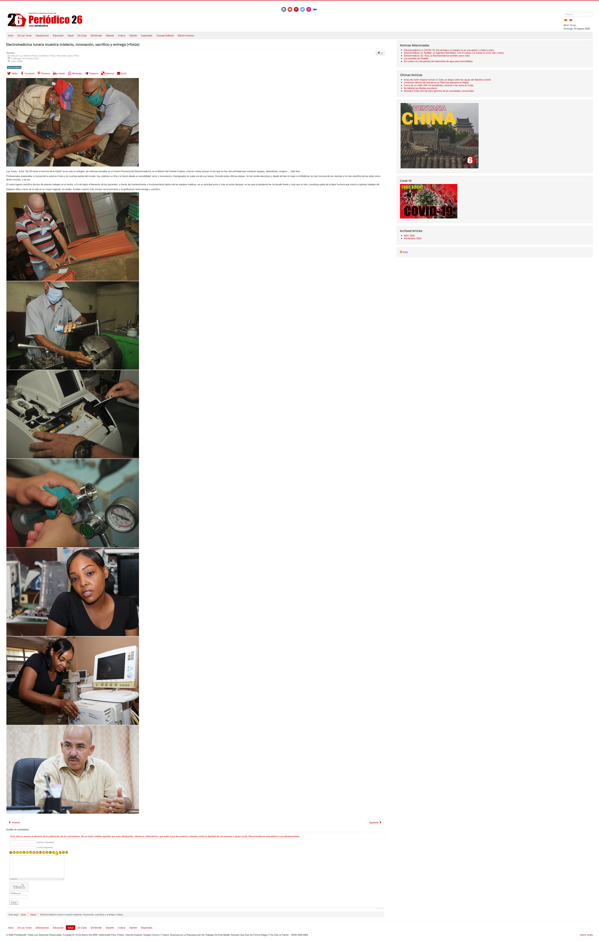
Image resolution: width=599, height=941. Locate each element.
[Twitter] (302, 9)
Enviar (14, 903)
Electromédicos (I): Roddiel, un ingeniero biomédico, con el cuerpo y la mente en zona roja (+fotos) (454, 52)
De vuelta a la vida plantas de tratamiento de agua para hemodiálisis (438, 61)
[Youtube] (290, 9)
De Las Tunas (24, 35)
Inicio (10, 35)
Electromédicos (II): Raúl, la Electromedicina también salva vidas (437, 55)
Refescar (16, 893)
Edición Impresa (186, 35)
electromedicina (14, 67)
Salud (70, 35)
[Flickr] (315, 9)
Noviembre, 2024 (412, 238)
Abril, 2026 (409, 235)
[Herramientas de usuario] (380, 53)
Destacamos (42, 35)
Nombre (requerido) (45, 842)
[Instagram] (308, 9)
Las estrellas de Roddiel (416, 58)
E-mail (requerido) (45, 847)
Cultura (121, 35)
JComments (380, 908)
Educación (58, 35)
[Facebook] (283, 9)
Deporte (110, 35)
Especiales (146, 35)
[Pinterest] (296, 9)
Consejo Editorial (165, 35)
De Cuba (82, 35)
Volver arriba (586, 934)
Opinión (133, 35)
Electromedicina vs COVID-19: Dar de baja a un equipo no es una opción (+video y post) (449, 49)
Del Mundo (96, 35)
